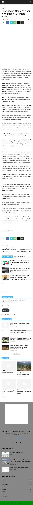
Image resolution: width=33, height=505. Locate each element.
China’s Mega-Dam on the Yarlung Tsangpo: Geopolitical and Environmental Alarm (20, 461)
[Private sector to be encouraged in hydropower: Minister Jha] (24, 384)
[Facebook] (12, 442)
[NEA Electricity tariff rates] (5, 454)
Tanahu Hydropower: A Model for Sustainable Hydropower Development (9, 249)
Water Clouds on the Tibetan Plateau (19, 467)
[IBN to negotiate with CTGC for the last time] (5, 325)
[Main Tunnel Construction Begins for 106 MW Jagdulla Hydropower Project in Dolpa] (5, 340)
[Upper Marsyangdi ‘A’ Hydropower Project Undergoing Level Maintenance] (5, 332)
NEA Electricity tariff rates (16, 452)
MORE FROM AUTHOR (19, 256)
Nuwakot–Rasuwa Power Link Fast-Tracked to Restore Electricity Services (20, 270)
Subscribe (5, 310)
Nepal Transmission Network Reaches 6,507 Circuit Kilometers (23, 374)
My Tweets (4, 292)
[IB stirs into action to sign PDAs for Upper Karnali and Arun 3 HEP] (9, 384)
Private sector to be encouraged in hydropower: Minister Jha (24, 391)
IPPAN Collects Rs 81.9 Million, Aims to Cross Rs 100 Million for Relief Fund (20, 262)
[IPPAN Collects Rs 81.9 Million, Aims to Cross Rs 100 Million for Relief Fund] (5, 262)
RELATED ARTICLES (7, 256)
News (3, 8)
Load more (16, 353)
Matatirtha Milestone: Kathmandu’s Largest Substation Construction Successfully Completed (19, 347)
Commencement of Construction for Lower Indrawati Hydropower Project (23, 249)
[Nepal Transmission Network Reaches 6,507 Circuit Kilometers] (24, 366)
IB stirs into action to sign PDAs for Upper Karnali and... (8, 391)
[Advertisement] (16, 56)
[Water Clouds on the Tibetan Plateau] (5, 469)
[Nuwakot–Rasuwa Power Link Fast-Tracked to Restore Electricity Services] (5, 270)
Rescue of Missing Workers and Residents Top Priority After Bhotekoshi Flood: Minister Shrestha (20, 277)
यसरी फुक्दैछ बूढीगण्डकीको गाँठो (7, 372)
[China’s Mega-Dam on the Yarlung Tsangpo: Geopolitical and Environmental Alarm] (5, 461)
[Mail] (16, 442)
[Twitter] (20, 442)
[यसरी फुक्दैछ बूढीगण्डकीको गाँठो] (9, 366)
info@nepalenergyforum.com (19, 438)
